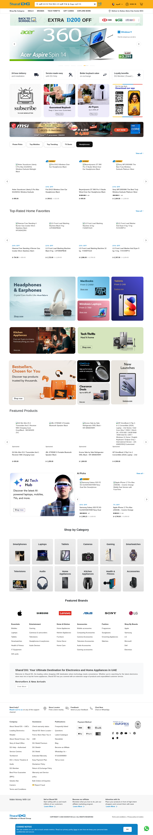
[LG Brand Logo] (133, 614)
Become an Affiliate (62, 748)
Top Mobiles (35, 144)
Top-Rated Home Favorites (30, 212)
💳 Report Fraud (38, 786)
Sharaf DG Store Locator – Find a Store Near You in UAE (42, 736)
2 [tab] (67, 65)
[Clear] (95, 4)
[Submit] (37, 4)
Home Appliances (63, 629)
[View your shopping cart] (141, 4)
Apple (127, 629)
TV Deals (68, 144)
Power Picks (17, 144)
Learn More (48, 808)
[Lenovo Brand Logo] (65, 614)
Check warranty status (40, 728)
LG (126, 638)
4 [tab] (79, 65)
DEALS (30, 11)
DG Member (14, 769)
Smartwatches (16, 642)
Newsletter (59, 740)
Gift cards (15, 655)
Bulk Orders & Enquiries (41, 782)
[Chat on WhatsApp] (146, 828)
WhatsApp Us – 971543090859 (61, 755)
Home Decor (61, 642)
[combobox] (66, 4)
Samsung (128, 634)
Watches (105, 642)
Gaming (32, 629)
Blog (56, 744)
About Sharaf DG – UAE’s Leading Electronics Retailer (19, 732)
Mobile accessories (84, 629)
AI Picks (81, 474)
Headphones (84, 144)
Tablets (14, 638)
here (75, 829)
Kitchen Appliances (64, 634)
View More (21, 688)
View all (139, 151)
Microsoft (128, 642)
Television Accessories (85, 642)
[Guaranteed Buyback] (59, 100)
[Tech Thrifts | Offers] (110, 341)
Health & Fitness (17, 647)
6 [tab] (92, 65)
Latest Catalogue (61, 736)
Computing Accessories (86, 634)
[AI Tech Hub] (42, 495)
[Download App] (127, 100)
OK (127, 829)
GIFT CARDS (68, 11)
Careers (13, 786)
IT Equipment (16, 651)
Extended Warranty (39, 757)
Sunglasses (106, 634)
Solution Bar (14, 782)
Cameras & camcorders (38, 634)
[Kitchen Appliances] (42, 341)
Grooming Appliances (110, 638)
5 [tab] (86, 65)
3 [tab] (73, 65)
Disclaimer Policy (38, 765)
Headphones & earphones (39, 642)
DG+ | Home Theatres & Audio (19, 763)
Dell (126, 647)
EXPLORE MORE (84, 11)
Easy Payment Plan (39, 761)
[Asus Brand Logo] (88, 614)
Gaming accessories (85, 651)
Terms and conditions (119, 818)
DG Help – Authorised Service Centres (18, 751)
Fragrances (106, 629)
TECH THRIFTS (54, 11)
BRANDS (40, 11)
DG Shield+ (36, 748)
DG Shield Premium (39, 744)
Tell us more (59, 761)
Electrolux (128, 651)
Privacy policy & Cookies (135, 818)
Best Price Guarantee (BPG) (18, 776)
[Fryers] (93, 100)
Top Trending (52, 144)
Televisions (33, 638)
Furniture (60, 638)
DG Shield (36, 753)
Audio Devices (34, 647)
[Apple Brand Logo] (20, 614)
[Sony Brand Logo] (110, 614)
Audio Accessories (84, 647)
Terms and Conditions (18, 790)
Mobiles (14, 629)
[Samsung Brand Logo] (42, 614)
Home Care (61, 647)
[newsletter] (25, 100)
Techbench (14, 757)
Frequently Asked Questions (61, 730)
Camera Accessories (85, 638)
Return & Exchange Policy (42, 769)
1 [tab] (60, 65)
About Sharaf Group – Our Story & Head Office (20, 742)
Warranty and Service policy (40, 776)
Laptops (14, 634)
